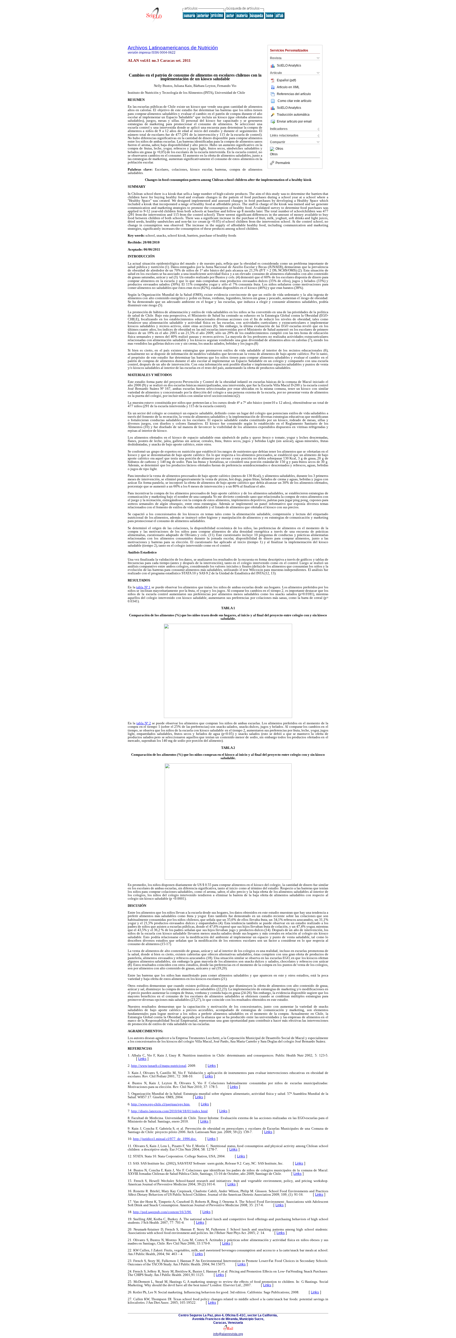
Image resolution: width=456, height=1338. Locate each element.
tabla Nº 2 (143, 723)
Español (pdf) (286, 80)
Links (142, 1059)
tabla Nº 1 (143, 587)
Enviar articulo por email (294, 121)
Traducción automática (293, 114)
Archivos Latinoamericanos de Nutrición (173, 47)
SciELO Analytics (289, 65)
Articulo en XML (288, 87)
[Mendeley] (273, 149)
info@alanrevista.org (228, 1334)
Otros (279, 149)
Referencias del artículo (294, 94)
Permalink (283, 163)
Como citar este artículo (294, 101)
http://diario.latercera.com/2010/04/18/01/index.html (169, 1111)
